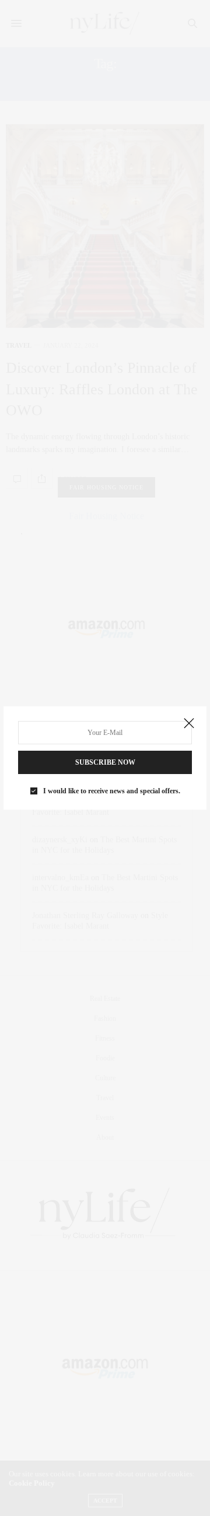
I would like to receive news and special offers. (111, 790)
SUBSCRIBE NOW (105, 762)
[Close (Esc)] (189, 724)
